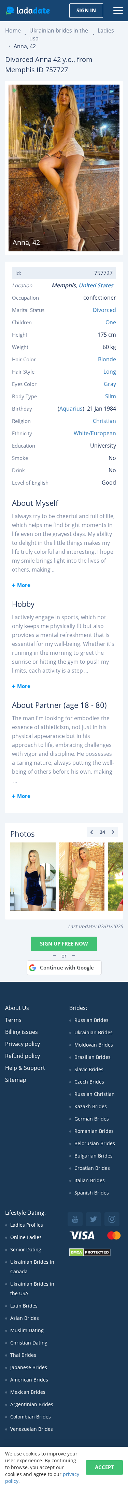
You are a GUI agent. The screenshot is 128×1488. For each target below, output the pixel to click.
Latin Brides (24, 1305)
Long (109, 371)
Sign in (86, 10)
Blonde (107, 359)
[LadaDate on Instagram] (111, 1219)
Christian (104, 421)
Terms (13, 1020)
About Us (17, 1008)
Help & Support (25, 1068)
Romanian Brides (94, 1131)
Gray (110, 384)
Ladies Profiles (26, 1225)
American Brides (29, 1379)
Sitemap (15, 1080)
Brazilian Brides (92, 1057)
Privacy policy (22, 1044)
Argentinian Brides (31, 1404)
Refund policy (22, 1056)
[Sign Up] (33, 876)
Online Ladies (26, 1237)
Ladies (106, 30)
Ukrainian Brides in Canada (32, 1267)
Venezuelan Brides (31, 1429)
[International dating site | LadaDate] (28, 10)
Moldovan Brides (93, 1044)
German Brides (91, 1118)
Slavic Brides (88, 1069)
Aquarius (71, 408)
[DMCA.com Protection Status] (90, 1254)
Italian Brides (89, 1180)
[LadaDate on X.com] (93, 1219)
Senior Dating (25, 1249)
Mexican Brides (27, 1392)
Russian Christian (94, 1094)
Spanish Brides (91, 1192)
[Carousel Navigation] (102, 832)
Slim (110, 396)
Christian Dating (28, 1342)
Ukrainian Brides (93, 1032)
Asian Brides (24, 1318)
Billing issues (21, 1032)
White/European (95, 433)
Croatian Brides (92, 1168)
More (23, 585)
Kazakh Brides (90, 1106)
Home (13, 30)
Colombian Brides (30, 1416)
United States (97, 285)
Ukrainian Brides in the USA (32, 1288)
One (110, 322)
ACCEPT (104, 1467)
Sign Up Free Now (64, 943)
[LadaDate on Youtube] (75, 1219)
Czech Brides (89, 1081)
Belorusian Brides (94, 1143)
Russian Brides (91, 1020)
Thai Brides (23, 1355)
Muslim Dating (27, 1330)
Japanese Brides (28, 1367)
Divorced (104, 310)
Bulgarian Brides (93, 1155)
